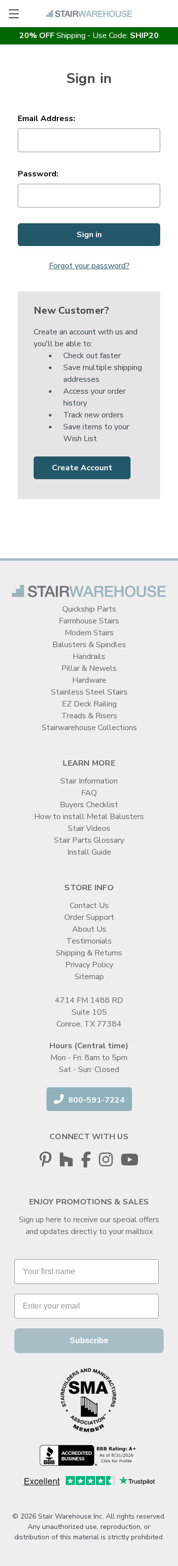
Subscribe (89, 1340)
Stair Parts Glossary (89, 840)
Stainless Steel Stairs (89, 692)
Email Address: (46, 118)
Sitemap (89, 976)
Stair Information (89, 781)
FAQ (89, 792)
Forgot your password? (89, 265)
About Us (89, 929)
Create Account (82, 467)
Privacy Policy (89, 964)
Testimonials (89, 941)
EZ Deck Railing (89, 704)
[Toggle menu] (13, 13)
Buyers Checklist (89, 804)
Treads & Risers (89, 715)
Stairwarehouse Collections (89, 727)
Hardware (89, 680)
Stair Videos (89, 828)
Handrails (89, 656)
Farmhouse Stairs (89, 621)
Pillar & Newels (89, 668)
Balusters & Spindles (89, 644)
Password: (38, 173)
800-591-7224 (95, 1100)
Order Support (89, 917)
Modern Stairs (89, 632)
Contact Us (89, 905)
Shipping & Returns (89, 953)
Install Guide (89, 852)
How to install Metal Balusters (89, 816)
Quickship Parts (89, 609)
